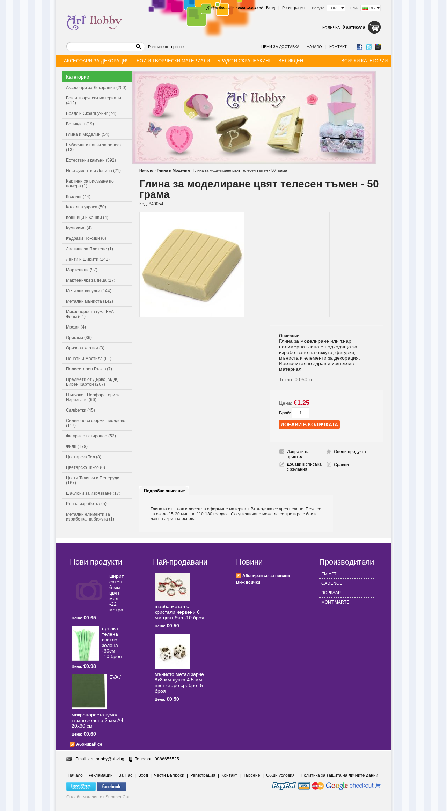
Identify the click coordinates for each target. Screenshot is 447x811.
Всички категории (364, 61)
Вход (270, 8)
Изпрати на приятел (298, 454)
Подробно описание (164, 490)
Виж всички (248, 582)
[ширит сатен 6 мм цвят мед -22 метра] (89, 590)
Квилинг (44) (78, 196)
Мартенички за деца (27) (90, 280)
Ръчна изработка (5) (86, 503)
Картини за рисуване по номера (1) (90, 184)
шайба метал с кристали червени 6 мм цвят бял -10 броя (179, 612)
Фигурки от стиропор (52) (91, 436)
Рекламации (101, 775)
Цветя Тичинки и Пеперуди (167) (92, 480)
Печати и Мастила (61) (88, 358)
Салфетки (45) (80, 410)
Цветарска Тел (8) (83, 457)
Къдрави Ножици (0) (86, 238)
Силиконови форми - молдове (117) (95, 423)
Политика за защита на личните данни (339, 775)
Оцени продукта (350, 451)
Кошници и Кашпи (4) (87, 217)
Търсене (251, 775)
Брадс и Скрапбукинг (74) (91, 113)
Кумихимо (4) (79, 228)
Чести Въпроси (169, 775)
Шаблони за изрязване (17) (93, 493)
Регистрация (293, 8)
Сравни (341, 464)
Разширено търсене (166, 47)
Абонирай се (89, 744)
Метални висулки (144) (88, 290)
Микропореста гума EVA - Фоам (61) (91, 314)
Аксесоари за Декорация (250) (96, 87)
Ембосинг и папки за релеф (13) (93, 147)
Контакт (338, 47)
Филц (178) (77, 446)
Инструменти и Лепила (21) (93, 170)
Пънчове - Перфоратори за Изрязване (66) (93, 397)
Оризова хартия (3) (85, 348)
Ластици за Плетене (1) (89, 248)
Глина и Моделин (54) (87, 134)
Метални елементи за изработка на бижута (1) (90, 517)
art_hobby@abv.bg (106, 759)
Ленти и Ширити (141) (88, 259)
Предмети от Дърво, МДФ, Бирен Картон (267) (92, 382)
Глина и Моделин (173, 170)
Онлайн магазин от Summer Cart (98, 797)
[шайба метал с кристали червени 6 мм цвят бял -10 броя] (172, 587)
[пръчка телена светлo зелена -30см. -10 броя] (85, 643)
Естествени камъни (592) (91, 160)
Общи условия (280, 775)
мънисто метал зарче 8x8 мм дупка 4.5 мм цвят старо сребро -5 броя (179, 682)
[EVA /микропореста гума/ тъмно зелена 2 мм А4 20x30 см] (89, 691)
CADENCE (331, 583)
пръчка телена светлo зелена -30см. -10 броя (112, 642)
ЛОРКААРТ (332, 592)
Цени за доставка (280, 47)
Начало (314, 47)
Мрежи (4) (76, 327)
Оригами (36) (79, 337)
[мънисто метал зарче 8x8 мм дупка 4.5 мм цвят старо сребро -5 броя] (172, 651)
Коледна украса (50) (86, 207)
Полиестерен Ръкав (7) (89, 369)
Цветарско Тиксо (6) (85, 467)
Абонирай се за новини (266, 575)
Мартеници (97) (81, 269)
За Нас (125, 775)
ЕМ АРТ (328, 574)
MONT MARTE (335, 602)
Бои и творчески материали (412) (93, 100)
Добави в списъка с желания (304, 467)
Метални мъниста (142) (89, 301)
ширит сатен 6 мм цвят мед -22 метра (116, 592)
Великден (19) (80, 123)
